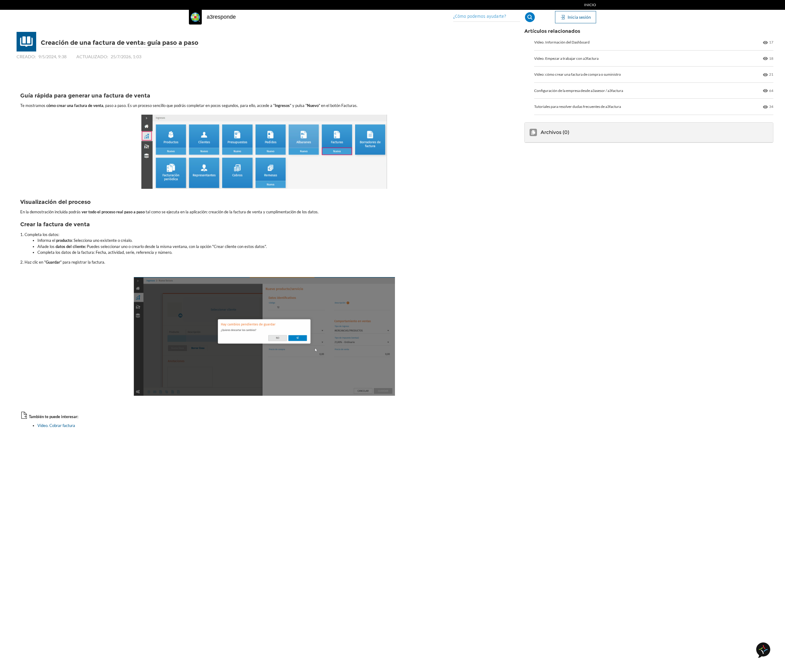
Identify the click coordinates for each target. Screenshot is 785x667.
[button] (530, 17)
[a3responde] (195, 17)
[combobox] (486, 17)
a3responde (221, 17)
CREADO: (26, 56)
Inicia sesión (579, 17)
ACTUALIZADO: (92, 56)
